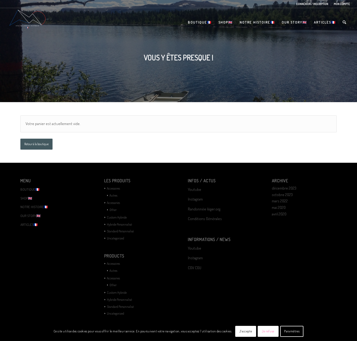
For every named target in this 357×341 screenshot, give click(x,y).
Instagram (195, 199)
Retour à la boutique (36, 144)
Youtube (194, 189)
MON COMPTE (342, 4)
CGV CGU (194, 267)
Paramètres (292, 331)
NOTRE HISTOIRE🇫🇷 (34, 207)
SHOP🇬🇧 (26, 198)
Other (113, 210)
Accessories (113, 203)
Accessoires (113, 188)
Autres (113, 195)
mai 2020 (279, 207)
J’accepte (245, 331)
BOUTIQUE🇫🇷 (29, 189)
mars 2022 (280, 200)
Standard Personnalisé (120, 231)
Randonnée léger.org (204, 209)
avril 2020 (279, 213)
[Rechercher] (344, 22)
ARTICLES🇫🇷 (29, 224)
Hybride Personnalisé (119, 224)
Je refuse (268, 331)
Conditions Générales (205, 218)
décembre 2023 (284, 188)
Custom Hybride (117, 217)
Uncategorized (115, 238)
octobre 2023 (282, 194)
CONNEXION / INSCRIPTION (312, 4)
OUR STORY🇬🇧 (30, 216)
